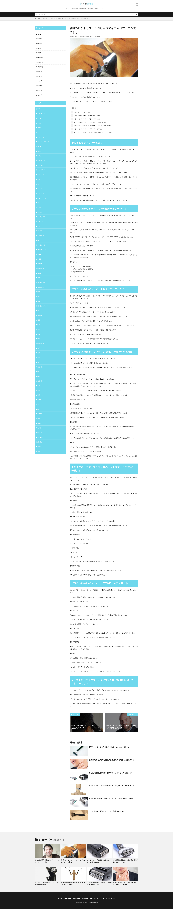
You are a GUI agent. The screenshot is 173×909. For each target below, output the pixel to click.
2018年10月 (39, 67)
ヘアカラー (40, 235)
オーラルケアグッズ (43, 142)
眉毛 (38, 362)
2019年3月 (39, 43)
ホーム (68, 8)
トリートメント (41, 198)
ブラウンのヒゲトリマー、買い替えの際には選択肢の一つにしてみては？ (93, 132)
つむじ (39, 123)
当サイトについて (99, 8)
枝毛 (38, 296)
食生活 (39, 428)
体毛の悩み (40, 263)
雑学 (38, 409)
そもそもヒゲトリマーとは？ (81, 112)
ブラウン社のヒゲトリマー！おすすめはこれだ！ (86, 119)
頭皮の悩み (82, 8)
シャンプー (40, 174)
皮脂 (38, 357)
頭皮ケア (40, 418)
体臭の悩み (40, 268)
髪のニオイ (40, 432)
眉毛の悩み (74, 8)
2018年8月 (39, 76)
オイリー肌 (40, 137)
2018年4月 (39, 95)
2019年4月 (39, 39)
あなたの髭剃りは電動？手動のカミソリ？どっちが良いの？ (111, 773)
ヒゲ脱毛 (40, 221)
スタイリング (41, 184)
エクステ (40, 127)
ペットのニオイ (41, 245)
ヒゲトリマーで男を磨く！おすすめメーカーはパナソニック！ (99, 861)
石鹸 (38, 376)
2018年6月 (39, 85)
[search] (136, 14)
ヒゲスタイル (41, 217)
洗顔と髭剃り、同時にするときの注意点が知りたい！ (108, 811)
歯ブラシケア (41, 301)
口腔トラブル (41, 282)
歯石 (38, 310)
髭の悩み (45, 18)
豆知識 (39, 399)
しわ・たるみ (41, 113)
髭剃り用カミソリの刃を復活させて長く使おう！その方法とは (111, 786)
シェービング (41, 170)
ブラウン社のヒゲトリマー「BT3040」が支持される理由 (89, 122)
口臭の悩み (40, 287)
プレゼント (40, 231)
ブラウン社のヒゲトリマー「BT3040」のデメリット (88, 129)
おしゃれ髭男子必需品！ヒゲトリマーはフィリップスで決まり (47, 861)
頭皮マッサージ (41, 423)
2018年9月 (39, 71)
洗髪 (38, 334)
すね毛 (39, 118)
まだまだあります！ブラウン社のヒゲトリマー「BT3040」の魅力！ (92, 125)
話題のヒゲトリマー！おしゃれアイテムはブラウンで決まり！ (73, 18)
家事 (38, 292)
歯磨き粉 (40, 315)
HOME (38, 18)
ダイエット (40, 193)
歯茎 (38, 320)
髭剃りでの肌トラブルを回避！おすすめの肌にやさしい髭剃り (111, 798)
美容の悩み (40, 381)
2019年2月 (39, 48)
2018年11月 (39, 62)
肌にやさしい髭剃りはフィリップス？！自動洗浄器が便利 (47, 883)
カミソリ (40, 151)
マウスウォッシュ (42, 249)
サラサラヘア (41, 160)
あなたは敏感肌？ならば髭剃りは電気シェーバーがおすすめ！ (99, 883)
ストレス (40, 188)
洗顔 (38, 329)
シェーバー (52, 18)
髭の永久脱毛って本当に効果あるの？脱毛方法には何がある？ (111, 760)
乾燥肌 (39, 259)
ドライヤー (40, 202)
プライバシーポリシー (107, 898)
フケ (38, 226)
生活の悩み (40, 343)
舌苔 (38, 390)
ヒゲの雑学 (40, 212)
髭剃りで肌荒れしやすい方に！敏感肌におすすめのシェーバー (125, 883)
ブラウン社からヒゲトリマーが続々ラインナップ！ (87, 115)
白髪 (38, 353)
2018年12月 (39, 57)
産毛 (38, 348)
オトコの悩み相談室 (92, 902)
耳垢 (38, 385)
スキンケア (40, 179)
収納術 (39, 278)
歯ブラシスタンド (42, 306)
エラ (38, 132)
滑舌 (38, 338)
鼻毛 (38, 451)
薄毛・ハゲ (40, 395)
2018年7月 (39, 81)
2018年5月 (39, 90)
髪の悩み (90, 8)
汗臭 (38, 324)
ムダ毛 (39, 254)
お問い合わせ (94, 898)
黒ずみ (39, 446)
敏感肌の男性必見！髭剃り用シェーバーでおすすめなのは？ (73, 883)
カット (39, 146)
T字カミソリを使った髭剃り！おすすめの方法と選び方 (109, 747)
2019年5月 (39, 34)
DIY (38, 109)
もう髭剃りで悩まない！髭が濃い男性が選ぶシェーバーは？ (125, 861)
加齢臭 (39, 273)
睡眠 (38, 371)
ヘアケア (40, 240)
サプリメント (41, 156)
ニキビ (39, 207)
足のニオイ (40, 404)
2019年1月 (39, 53)
